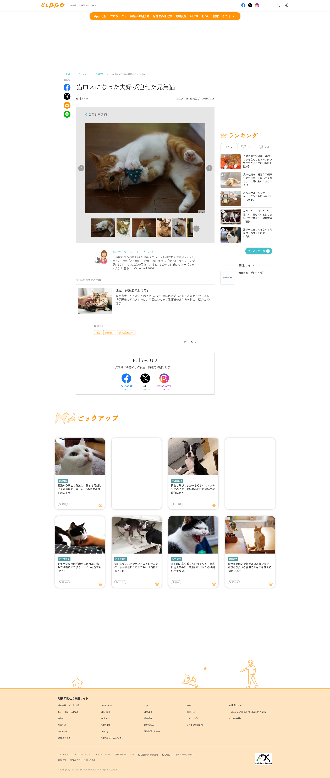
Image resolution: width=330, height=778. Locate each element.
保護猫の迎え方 (162, 16)
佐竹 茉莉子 (64, 558)
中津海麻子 (177, 480)
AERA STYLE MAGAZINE (112, 737)
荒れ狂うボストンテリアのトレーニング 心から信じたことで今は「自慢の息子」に (136, 567)
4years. (189, 705)
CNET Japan (107, 705)
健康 (216, 16)
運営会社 (62, 759)
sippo (146, 705)
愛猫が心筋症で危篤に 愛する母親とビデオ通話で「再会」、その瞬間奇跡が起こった (79, 489)
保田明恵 (63, 480)
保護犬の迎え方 (139, 16)
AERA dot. (105, 724)
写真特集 (100, 73)
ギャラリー (83, 73)
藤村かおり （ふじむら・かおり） (134, 252)
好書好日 (148, 718)
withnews (62, 731)
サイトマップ (86, 754)
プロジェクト (118, 16)
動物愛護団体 (126, 332)
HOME (67, 73)
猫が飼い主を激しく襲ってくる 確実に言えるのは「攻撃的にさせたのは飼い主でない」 (193, 567)
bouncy (104, 731)
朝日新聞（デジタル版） (69, 705)
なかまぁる (149, 724)
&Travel (74, 711)
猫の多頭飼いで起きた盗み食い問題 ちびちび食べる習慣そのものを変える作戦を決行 (250, 567)
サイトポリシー (103, 754)
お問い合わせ (90, 759)
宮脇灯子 (233, 558)
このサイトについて (67, 754)
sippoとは (100, 16)
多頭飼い (110, 332)
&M (59, 711)
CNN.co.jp (105, 711)
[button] (88, 228)
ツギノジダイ (192, 718)
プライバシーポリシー (124, 754)
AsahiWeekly (235, 718)
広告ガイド (75, 759)
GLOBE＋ (148, 711)
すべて (229, 146)
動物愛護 (180, 16)
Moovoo (62, 724)
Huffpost (105, 718)
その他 (226, 16)
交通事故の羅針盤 (194, 724)
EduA (60, 718)
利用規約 (166, 754)
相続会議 (190, 711)
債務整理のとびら (152, 731)
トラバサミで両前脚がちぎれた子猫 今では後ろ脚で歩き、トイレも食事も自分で (79, 567)
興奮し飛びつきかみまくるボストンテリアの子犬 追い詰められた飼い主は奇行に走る (193, 489)
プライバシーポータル (184, 754)
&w (66, 711)
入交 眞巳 (176, 558)
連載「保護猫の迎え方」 (133, 290)
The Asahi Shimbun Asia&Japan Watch (247, 711)
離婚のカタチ (64, 737)
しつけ (206, 16)
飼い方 (194, 16)
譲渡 (98, 332)
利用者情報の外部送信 (148, 754)
